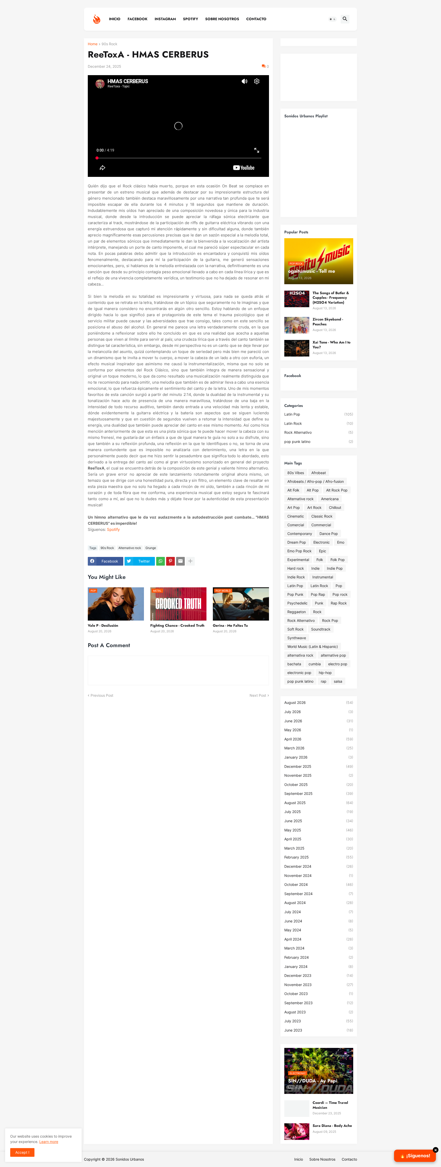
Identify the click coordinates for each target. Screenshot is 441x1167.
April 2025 (318, 839)
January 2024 (318, 966)
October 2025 (318, 784)
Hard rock (295, 568)
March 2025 (318, 848)
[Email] (180, 561)
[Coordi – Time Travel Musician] (296, 1108)
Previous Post (102, 695)
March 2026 (318, 748)
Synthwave (296, 638)
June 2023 (318, 1030)
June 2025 (318, 821)
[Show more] (190, 561)
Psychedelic (297, 603)
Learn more (48, 1141)
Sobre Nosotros (222, 18)
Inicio (114, 18)
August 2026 (318, 702)
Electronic (321, 542)
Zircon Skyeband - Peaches (328, 321)
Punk (319, 603)
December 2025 (318, 766)
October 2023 (318, 993)
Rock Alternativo (318, 432)
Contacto (256, 18)
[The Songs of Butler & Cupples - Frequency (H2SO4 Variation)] (296, 299)
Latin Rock (318, 423)
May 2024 (318, 930)
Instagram (165, 18)
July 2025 (318, 811)
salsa (338, 681)
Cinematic (295, 516)
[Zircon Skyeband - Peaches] (296, 325)
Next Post (258, 695)
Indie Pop (335, 568)
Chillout (335, 507)
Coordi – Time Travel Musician (330, 1104)
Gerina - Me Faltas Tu (230, 625)
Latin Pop (318, 414)
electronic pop (299, 672)
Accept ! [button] (22, 1152)
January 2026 (318, 757)
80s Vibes (295, 473)
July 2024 (318, 912)
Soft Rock (295, 629)
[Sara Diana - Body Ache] (296, 1131)
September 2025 (318, 793)
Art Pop (293, 507)
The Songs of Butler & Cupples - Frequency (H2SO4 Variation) (331, 298)
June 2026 (318, 721)
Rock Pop (330, 620)
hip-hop (325, 672)
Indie (315, 568)
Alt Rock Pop (337, 490)
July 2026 (318, 712)
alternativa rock (300, 655)
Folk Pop (337, 559)
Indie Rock (296, 577)
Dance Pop (329, 533)
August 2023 (318, 1012)
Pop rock (340, 594)
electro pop (337, 664)
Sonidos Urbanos (130, 1159)
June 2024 (318, 921)
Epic (322, 551)
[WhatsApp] (160, 561)
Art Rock (314, 507)
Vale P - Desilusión (103, 625)
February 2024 (318, 957)
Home (92, 44)
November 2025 (318, 775)
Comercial (295, 525)
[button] (332, 19)
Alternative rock (129, 548)
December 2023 (318, 975)
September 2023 (318, 1003)
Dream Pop (296, 542)
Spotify (190, 18)
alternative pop (333, 655)
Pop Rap (318, 594)
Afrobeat (318, 473)
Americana (330, 499)
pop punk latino (318, 441)
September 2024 (318, 893)
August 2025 (318, 802)
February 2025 (318, 857)
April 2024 (318, 939)
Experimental (298, 559)
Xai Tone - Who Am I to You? (331, 344)
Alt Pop (313, 490)
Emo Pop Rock (299, 551)
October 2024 (318, 884)
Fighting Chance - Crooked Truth (177, 625)
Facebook (138, 18)
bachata (294, 664)
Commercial (321, 525)
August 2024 (318, 902)
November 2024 (318, 875)
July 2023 (318, 1021)
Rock (317, 612)
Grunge (150, 548)
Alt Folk (293, 490)
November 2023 (318, 984)
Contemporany (299, 533)
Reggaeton (296, 612)
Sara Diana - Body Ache (332, 1125)
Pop (339, 586)
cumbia (315, 664)
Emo (340, 542)
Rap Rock (339, 603)
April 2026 (318, 739)
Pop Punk (295, 594)
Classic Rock (322, 516)
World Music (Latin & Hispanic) (312, 646)
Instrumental (322, 577)
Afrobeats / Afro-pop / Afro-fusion (315, 481)
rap (323, 681)
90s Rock (109, 44)
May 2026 (318, 730)
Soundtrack (320, 629)
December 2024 (318, 866)
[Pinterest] (170, 561)
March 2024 (318, 948)
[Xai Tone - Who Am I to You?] (296, 348)
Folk (319, 559)
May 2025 (318, 830)
